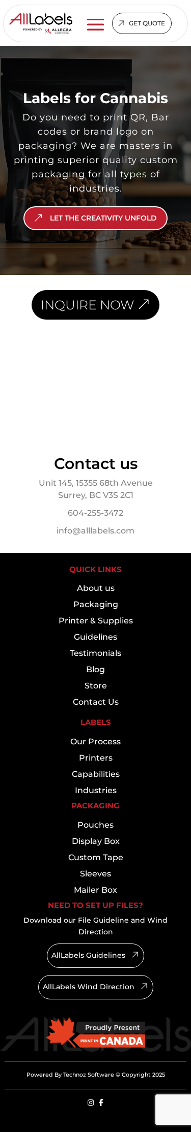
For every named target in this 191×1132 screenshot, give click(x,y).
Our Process (95, 741)
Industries (96, 790)
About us (96, 588)
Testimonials (95, 653)
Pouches (95, 825)
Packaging (95, 604)
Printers (96, 758)
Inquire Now (87, 304)
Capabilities (96, 774)
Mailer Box (95, 890)
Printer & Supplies (96, 620)
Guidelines (95, 637)
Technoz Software (88, 1074)
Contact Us (96, 702)
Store (96, 685)
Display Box (96, 841)
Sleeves (95, 873)
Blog (95, 669)
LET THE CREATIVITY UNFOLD (103, 218)
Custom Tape (95, 857)
